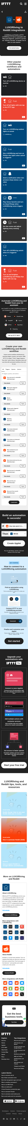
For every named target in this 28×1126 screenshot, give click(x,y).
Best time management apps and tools (11, 1080)
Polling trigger (12, 379)
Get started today (14, 48)
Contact (8, 1113)
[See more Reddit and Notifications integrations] (19, 982)
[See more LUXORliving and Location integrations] (7, 937)
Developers (5, 1111)
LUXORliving (12, 27)
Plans (2, 1056)
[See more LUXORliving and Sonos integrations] (19, 932)
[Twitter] (17, 1119)
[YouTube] (14, 1119)
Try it (22, 383)
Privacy (14, 1113)
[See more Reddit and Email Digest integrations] (7, 994)
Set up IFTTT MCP (14, 335)
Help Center (4, 1049)
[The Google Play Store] (20, 1101)
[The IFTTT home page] (5, 3)
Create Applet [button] (14, 543)
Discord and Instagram (20, 1040)
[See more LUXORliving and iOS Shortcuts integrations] (19, 937)
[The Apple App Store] (8, 1101)
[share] (26, 12)
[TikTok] (21, 1119)
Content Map (4, 1052)
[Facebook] (4, 1119)
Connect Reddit (9, 973)
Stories (3, 1042)
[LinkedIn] (7, 1119)
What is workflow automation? (9, 1082)
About (20, 1113)
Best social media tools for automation (11, 1096)
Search (3, 1054)
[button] (25, 4)
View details (7, 383)
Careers (12, 1111)
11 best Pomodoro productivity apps (10, 1089)
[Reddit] (24, 1119)
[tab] (3, 369)
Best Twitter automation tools (9, 1077)
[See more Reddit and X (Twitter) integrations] (19, 994)
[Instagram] (10, 1119)
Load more (14, 502)
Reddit (7, 30)
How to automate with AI (7, 1075)
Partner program (21, 1111)
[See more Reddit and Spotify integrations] (19, 988)
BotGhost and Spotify (19, 1054)
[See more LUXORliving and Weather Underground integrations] (7, 932)
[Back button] (2, 12)
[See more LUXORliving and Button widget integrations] (19, 926)
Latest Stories (6, 1073)
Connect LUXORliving (11, 915)
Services (3, 1040)
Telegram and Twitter (19, 1066)
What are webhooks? (6, 1087)
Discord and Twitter (19, 1068)
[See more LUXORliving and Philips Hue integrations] (7, 926)
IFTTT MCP (4, 1047)
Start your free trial (14, 765)
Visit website (5, 910)
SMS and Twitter (18, 1056)
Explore (4, 1038)
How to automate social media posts (10, 1093)
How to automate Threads (8, 1091)
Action (10, 399)
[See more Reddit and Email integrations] (7, 982)
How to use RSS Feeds (7, 1084)
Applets (3, 1045)
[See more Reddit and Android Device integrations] (7, 988)
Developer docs (5, 1059)
